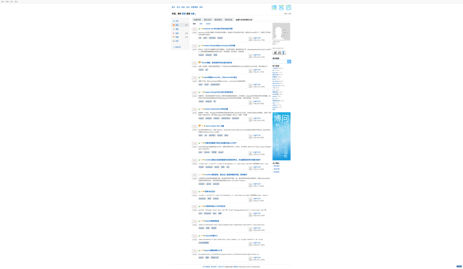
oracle (201, 70)
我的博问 (218, 19)
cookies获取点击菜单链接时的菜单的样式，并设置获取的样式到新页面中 (233, 159)
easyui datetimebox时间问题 (216, 109)
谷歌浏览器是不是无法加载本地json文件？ (221, 143)
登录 (184, 13)
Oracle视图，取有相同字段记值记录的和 (216, 62)
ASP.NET (212, 135)
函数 (219, 213)
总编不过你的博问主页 (244, 19)
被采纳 (208, 24)
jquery (217, 167)
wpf (275, 103)
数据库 (276, 77)
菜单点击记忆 (210, 191)
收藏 (177, 37)
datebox (216, 118)
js (275, 98)
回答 (201, 24)
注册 (192, 13)
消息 (201, 7)
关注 (178, 7)
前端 (215, 55)
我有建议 (276, 172)
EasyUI (201, 228)
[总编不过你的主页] (281, 32)
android (277, 107)
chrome (206, 152)
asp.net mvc (278, 85)
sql (207, 70)
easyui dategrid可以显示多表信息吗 (219, 92)
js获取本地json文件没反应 (215, 206)
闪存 (177, 21)
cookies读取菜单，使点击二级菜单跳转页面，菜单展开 (226, 174)
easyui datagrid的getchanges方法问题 (219, 45)
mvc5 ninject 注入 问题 (215, 126)
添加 (186, 37)
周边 (16, 1)
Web (226, 135)
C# (200, 38)
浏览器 (214, 152)
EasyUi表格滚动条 (212, 221)
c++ (275, 90)
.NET (205, 38)
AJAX (206, 84)
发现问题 (276, 169)
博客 (177, 29)
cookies (201, 184)
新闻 (7, 1)
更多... (274, 109)
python (276, 105)
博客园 (235, 267)
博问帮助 (276, 166)
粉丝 (183, 7)
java (276, 79)
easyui (201, 55)
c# (275, 70)
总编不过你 (257, 38)
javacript (216, 184)
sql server (277, 81)
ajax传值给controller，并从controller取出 (220, 77)
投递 (186, 33)
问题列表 (197, 19)
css (228, 167)
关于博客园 (206, 267)
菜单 (222, 167)
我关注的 (207, 19)
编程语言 (277, 92)
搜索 (207, 257)
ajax (214, 213)
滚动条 (214, 228)
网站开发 (277, 75)
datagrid (208, 55)
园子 (173, 7)
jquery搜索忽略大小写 (213, 250)
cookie (201, 167)
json (200, 152)
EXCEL (220, 38)
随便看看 (194, 7)
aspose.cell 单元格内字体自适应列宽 (218, 28)
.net (275, 88)
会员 (11, 1)
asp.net (277, 72)
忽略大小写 (214, 257)
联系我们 (214, 267)
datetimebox (226, 118)
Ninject (220, 135)
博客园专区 (278, 101)
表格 (207, 228)
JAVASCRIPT (215, 84)
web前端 (277, 94)
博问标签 (228, 19)
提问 (186, 25)
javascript (235, 118)
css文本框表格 (203, 243)
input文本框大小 (211, 235)
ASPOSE (212, 38)
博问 (177, 25)
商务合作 (221, 267)
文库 (177, 41)
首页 (2, 1)
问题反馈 (178, 47)
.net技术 (277, 68)
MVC (200, 84)
